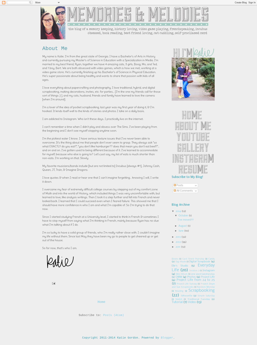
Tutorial (177, 302)
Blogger (167, 337)
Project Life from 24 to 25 (196, 280)
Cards (211, 259)
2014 (179, 211)
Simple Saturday (206, 296)
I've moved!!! (186, 219)
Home (101, 302)
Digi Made (181, 262)
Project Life (208, 277)
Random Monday (206, 287)
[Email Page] (53, 283)
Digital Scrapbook (199, 261)
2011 (178, 247)
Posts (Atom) (113, 315)
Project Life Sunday (187, 284)
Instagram (209, 270)
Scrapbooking (201, 290)
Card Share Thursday (193, 259)
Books (175, 259)
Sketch (178, 299)
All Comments (184, 190)
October (184, 215)
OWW (179, 277)
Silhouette (186, 295)
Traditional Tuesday (199, 299)
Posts (179, 185)
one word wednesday (203, 274)
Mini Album (181, 274)
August (183, 226)
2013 (178, 237)
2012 (179, 242)
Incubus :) (194, 271)
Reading (179, 291)
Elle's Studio (180, 265)
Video (192, 302)
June (181, 230)
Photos (191, 277)
